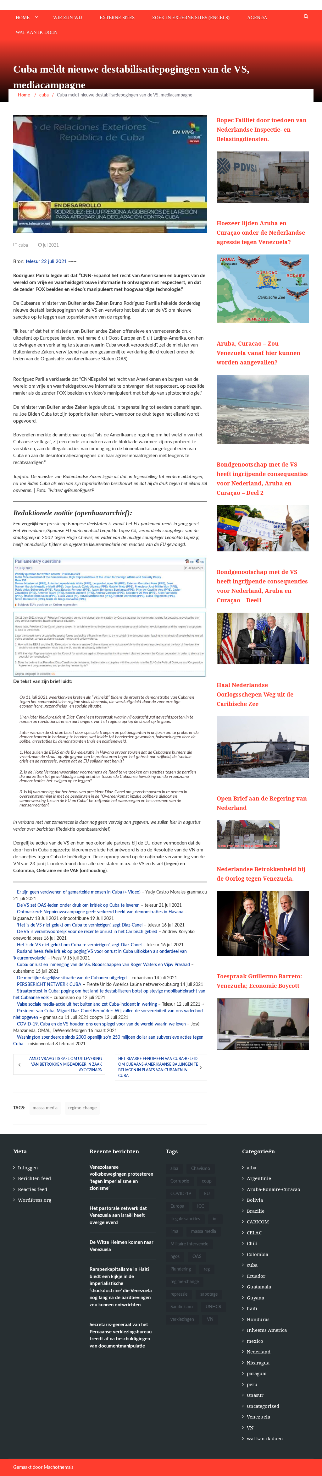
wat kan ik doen (37, 32)
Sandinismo (181, 1307)
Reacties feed (32, 1189)
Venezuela (258, 1416)
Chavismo (200, 1169)
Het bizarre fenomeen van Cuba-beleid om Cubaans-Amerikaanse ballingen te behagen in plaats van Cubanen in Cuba (158, 1067)
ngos (175, 1257)
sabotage (209, 1294)
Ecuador (256, 1276)
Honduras (258, 1319)
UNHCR (213, 1307)
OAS (197, 1257)
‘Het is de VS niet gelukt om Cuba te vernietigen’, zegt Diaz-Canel (79, 925)
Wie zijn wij (67, 17)
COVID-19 (180, 1194)
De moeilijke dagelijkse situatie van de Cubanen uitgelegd (72, 978)
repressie (178, 1294)
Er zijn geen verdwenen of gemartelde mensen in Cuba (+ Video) (79, 892)
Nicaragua (258, 1362)
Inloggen (28, 1167)
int (215, 1219)
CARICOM (258, 1221)
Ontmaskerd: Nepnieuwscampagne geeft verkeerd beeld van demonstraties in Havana (100, 912)
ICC (200, 1206)
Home (23, 17)
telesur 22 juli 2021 (47, 261)
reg (207, 1269)
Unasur (255, 1395)
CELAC (254, 1232)
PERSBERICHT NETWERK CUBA (49, 984)
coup (207, 1181)
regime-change (82, 1108)
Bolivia (255, 1200)
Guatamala (259, 1286)
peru (252, 1384)
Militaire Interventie (189, 1244)
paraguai (257, 1373)
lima (174, 1231)
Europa (177, 1206)
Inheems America (267, 1330)
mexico (255, 1341)
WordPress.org (34, 1200)
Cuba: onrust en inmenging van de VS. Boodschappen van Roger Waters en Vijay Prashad (103, 965)
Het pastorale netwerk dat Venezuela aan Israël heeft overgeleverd (118, 1215)
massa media (45, 1108)
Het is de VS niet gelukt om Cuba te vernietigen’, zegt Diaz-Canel (79, 945)
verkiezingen (182, 1319)
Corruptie (179, 1181)
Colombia (257, 1254)
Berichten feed (34, 1178)
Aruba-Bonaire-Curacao (273, 1189)
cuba (23, 245)
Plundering (180, 1269)
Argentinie (259, 1178)
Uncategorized (263, 1406)
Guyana (255, 1297)
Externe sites (117, 17)
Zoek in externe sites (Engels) (191, 17)
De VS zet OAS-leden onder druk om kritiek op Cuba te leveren (78, 905)
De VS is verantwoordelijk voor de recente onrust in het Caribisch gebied (87, 932)
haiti (252, 1308)
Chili (252, 1243)
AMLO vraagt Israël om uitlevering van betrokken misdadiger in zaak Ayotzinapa (65, 1064)
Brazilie (255, 1211)
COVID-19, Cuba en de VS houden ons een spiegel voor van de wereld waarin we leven (101, 1024)
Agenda (257, 17)
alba (174, 1169)
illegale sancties (185, 1219)
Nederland (258, 1351)
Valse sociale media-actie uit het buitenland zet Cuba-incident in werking (87, 1004)
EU (207, 1194)
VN (210, 1319)
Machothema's (59, 1467)
